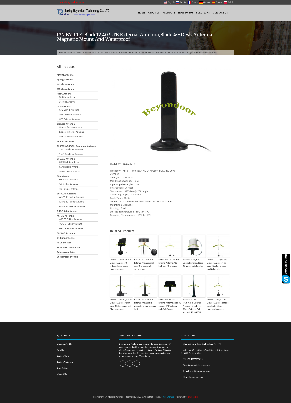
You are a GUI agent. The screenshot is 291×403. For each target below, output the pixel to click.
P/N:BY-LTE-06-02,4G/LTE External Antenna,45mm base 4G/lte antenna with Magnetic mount (121, 304)
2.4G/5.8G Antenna (67, 211)
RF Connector (64, 242)
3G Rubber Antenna (68, 184)
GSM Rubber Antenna (69, 167)
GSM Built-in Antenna (69, 162)
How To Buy (185, 12)
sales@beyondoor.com (71, 2)
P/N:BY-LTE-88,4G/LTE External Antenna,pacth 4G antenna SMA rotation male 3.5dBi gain (170, 304)
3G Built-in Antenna (68, 179)
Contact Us (220, 12)
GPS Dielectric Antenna (70, 114)
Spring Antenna (65, 79)
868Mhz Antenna (67, 97)
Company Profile (64, 344)
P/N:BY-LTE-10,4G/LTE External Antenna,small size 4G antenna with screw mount (144, 264)
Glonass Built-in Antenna (70, 127)
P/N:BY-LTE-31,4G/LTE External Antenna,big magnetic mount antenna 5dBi (145, 304)
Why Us (60, 350)
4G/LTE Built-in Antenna (70, 219)
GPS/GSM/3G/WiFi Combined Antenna (76, 146)
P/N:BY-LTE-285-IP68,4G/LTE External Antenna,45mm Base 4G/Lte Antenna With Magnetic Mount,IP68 (192, 305)
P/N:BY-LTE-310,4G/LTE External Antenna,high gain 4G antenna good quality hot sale (217, 264)
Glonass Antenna (66, 124)
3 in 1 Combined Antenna (71, 154)
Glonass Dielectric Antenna (71, 132)
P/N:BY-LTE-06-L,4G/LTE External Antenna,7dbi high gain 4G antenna (169, 263)
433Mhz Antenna (65, 89)
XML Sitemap (168, 397)
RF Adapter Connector (68, 247)
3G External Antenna (69, 189)
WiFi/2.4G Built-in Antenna (71, 197)
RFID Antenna (64, 94)
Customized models (67, 257)
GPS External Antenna (69, 119)
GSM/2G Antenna (66, 159)
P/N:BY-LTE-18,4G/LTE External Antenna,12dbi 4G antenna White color (193, 263)
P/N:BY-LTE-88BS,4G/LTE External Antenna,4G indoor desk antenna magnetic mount (120, 264)
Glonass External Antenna (71, 136)
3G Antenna (63, 176)
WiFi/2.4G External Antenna (72, 206)
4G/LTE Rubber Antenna (70, 224)
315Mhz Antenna (65, 84)
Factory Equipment (65, 362)
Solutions (203, 12)
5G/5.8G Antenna (66, 233)
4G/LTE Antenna (85, 52)
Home (141, 12)
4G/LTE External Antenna (106, 52)
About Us (154, 12)
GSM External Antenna (69, 171)
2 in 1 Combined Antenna (71, 149)
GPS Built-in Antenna (69, 110)
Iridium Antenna (66, 238)
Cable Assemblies (66, 252)
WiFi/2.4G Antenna (66, 193)
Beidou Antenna (65, 141)
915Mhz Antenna (67, 102)
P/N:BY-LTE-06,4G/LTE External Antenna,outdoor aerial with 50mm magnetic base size (218, 304)
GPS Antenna (63, 106)
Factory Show (63, 356)
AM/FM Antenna (65, 75)
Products (169, 12)
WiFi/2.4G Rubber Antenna (71, 202)
